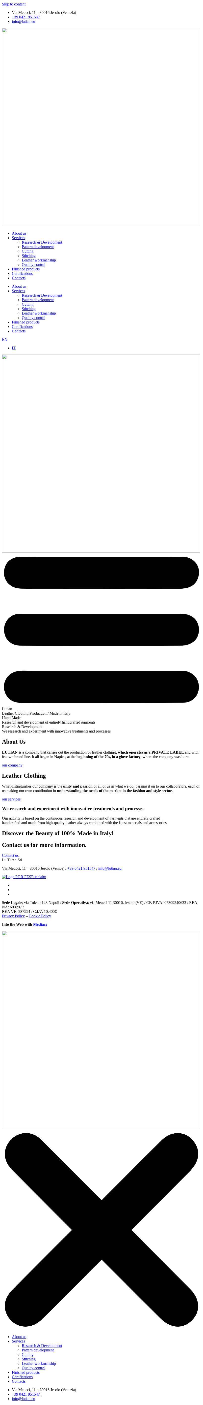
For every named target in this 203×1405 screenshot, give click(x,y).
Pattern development (38, 247)
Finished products (26, 269)
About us (19, 233)
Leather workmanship (39, 260)
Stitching (29, 256)
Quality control (33, 264)
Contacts (18, 278)
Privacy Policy (13, 916)
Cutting (27, 251)
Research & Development (42, 242)
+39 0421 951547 (81, 868)
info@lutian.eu (110, 868)
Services (18, 238)
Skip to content (13, 4)
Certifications (22, 273)
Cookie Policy (40, 916)
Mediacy (40, 924)
